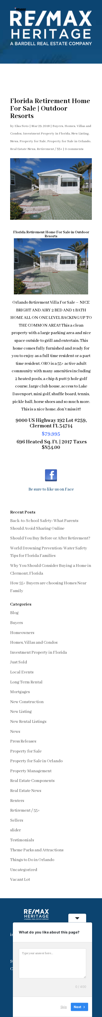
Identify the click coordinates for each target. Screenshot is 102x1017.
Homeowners (22, 633)
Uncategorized (23, 870)
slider (15, 830)
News (14, 141)
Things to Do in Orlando (32, 860)
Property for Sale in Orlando (68, 141)
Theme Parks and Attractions (36, 850)
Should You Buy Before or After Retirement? (50, 538)
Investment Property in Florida (46, 133)
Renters (17, 800)
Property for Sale (33, 141)
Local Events (21, 672)
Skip (63, 1007)
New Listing (80, 133)
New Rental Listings (28, 721)
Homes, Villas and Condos (33, 642)
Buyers (57, 126)
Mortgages (20, 692)
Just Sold (18, 662)
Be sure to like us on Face (51, 489)
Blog (14, 613)
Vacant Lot (20, 879)
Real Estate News (22, 149)
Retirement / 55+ (49, 149)
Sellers (16, 820)
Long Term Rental (26, 682)
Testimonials (22, 840)
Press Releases (23, 741)
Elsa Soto (22, 126)
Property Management (30, 771)
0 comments (74, 149)
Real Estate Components (32, 780)
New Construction (27, 702)
